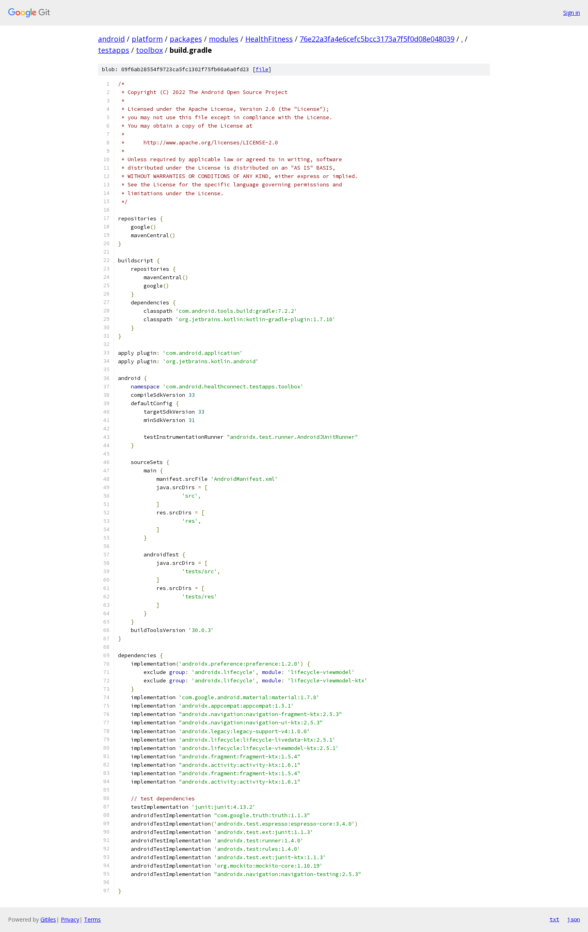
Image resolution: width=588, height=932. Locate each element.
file (262, 69)
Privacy (70, 919)
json (573, 919)
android (111, 39)
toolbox (149, 50)
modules (223, 39)
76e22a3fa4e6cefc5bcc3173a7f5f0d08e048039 (377, 39)
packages (186, 39)
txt (554, 919)
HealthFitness (269, 39)
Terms (92, 919)
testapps (113, 50)
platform (147, 39)
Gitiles (48, 919)
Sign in (571, 12)
